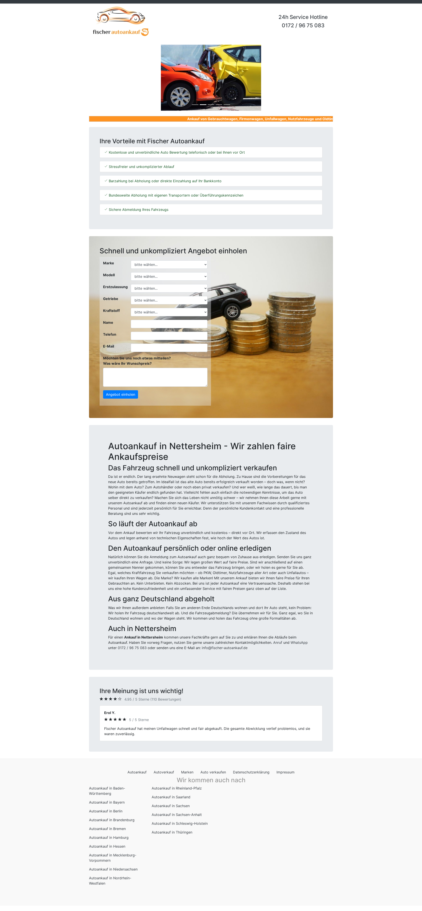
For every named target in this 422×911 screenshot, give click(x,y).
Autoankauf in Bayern (107, 802)
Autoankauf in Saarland (171, 797)
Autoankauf (137, 772)
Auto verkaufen (213, 772)
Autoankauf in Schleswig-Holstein (180, 823)
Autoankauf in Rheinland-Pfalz (177, 788)
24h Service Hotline (303, 17)
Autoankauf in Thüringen (172, 832)
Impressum (285, 772)
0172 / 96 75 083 (303, 25)
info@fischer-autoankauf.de (224, 648)
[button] (107, 78)
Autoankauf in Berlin (105, 811)
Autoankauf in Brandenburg (112, 820)
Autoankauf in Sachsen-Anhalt (177, 814)
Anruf (277, 642)
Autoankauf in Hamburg (109, 837)
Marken (187, 772)
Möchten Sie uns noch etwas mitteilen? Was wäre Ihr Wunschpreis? (137, 361)
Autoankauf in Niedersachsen (113, 869)
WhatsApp (299, 642)
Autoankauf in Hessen (107, 846)
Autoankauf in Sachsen (171, 806)
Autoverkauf (164, 772)
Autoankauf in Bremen (107, 828)
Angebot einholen (120, 394)
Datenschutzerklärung (251, 772)
